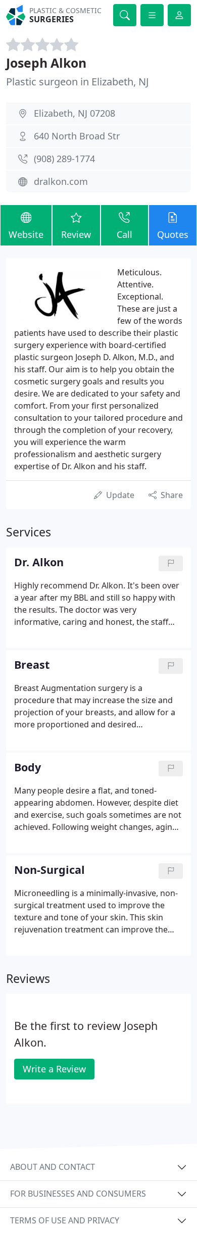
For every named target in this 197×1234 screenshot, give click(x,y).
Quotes (172, 234)
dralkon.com (61, 181)
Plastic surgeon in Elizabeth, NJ (77, 81)
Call (124, 234)
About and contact (52, 1166)
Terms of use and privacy (64, 1220)
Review (76, 234)
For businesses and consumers (78, 1193)
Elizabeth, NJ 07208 (74, 113)
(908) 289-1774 (64, 159)
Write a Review (54, 1069)
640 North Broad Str (77, 136)
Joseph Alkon (46, 63)
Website (26, 234)
